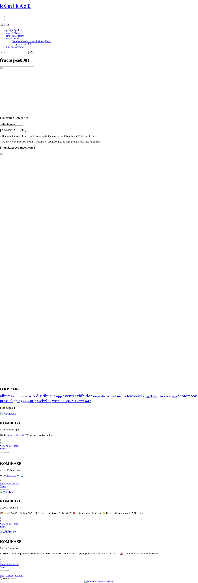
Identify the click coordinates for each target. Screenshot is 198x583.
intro (174, 396)
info (2, 575)
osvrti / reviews (13, 38)
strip (33, 401)
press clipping (11, 401)
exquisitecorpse (103, 396)
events (68, 395)
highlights (151, 396)
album (5, 396)
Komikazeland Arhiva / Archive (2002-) (31, 41)
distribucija (46, 396)
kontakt (9, 575)
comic (32, 396)
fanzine (120, 396)
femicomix (135, 396)
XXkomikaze (81, 401)
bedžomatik (19, 396)
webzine (44, 400)
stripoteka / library (15, 35)
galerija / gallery (14, 30)
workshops (61, 400)
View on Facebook (9, 446)
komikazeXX (25, 44)
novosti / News (13, 33)
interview (164, 396)
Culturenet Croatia (15, 435)
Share (3, 448)
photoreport (187, 396)
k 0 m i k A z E (15, 6)
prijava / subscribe (15, 47)
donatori (19, 575)
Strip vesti (11, 475)
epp (59, 396)
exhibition (84, 396)
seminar (26, 401)
